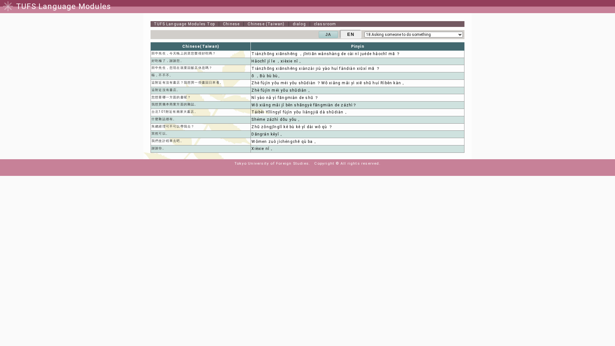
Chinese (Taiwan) (266, 24)
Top (184, 24)
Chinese (231, 24)
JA (328, 34)
